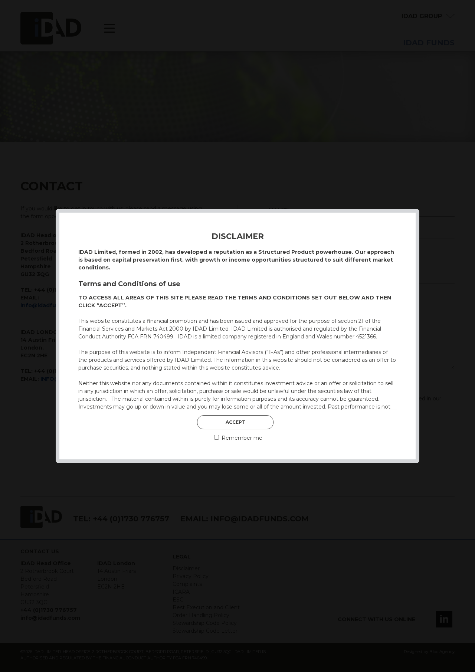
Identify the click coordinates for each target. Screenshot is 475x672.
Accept (235, 422)
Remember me (241, 438)
